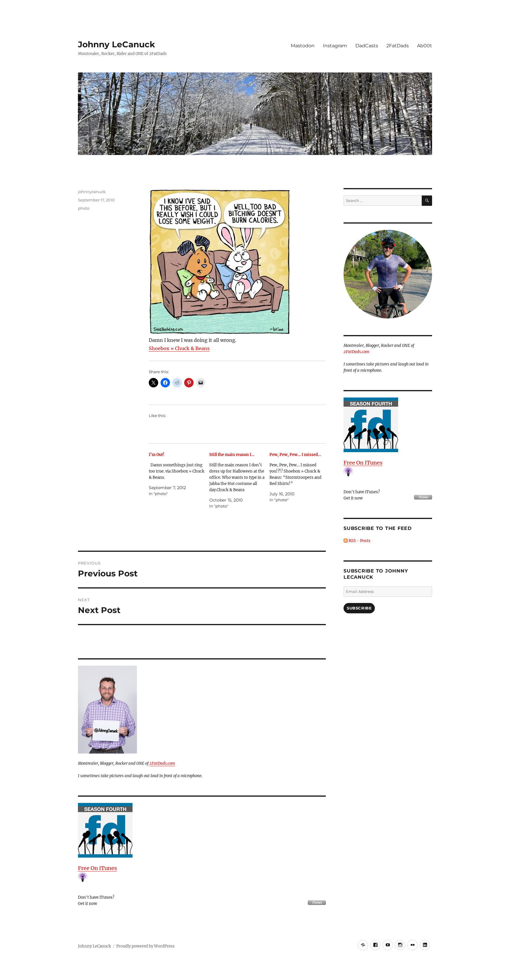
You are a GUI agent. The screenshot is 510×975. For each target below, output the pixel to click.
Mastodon (303, 45)
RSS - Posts (359, 540)
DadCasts (366, 45)
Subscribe (359, 608)
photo (83, 208)
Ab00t (424, 45)
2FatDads (397, 45)
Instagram (335, 45)
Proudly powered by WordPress (145, 946)
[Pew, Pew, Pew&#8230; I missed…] (299, 477)
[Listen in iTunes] (202, 830)
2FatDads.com (162, 763)
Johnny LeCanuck (116, 44)
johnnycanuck (92, 191)
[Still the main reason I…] (239, 480)
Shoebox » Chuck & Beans (179, 348)
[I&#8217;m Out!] (179, 474)
